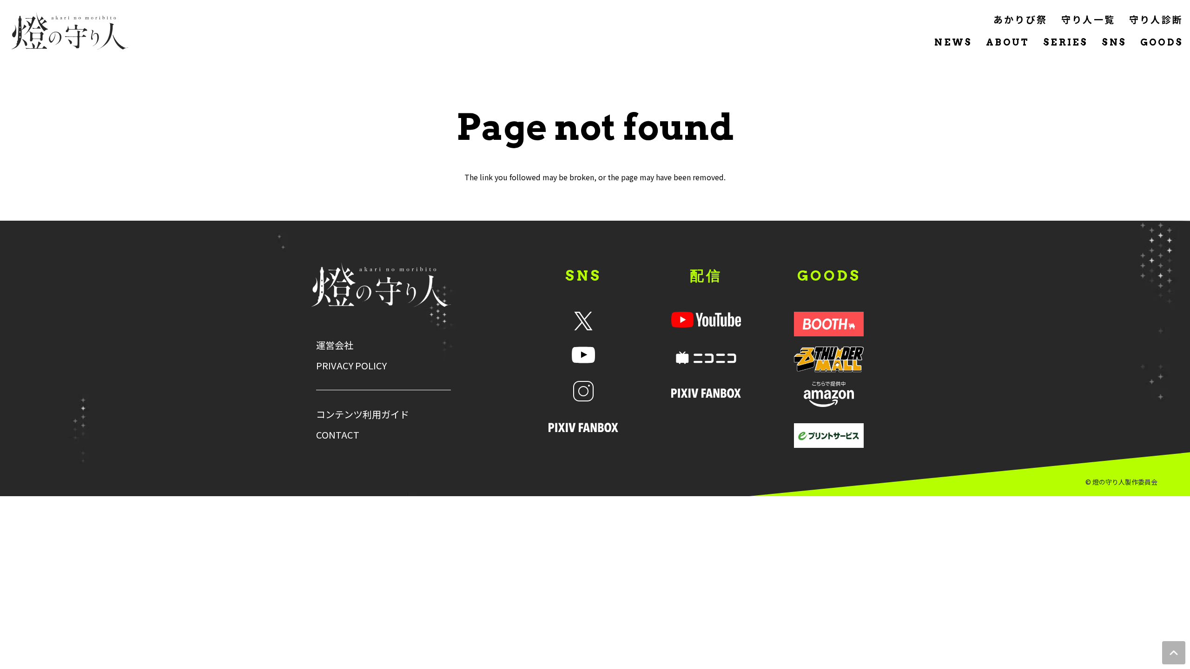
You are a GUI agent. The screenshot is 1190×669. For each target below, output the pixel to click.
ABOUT (1007, 42)
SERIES (1065, 42)
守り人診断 (1156, 19)
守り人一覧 (1088, 19)
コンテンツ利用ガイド (362, 414)
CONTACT (337, 434)
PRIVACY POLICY (351, 365)
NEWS (953, 42)
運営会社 (334, 345)
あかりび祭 (1020, 19)
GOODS (1161, 42)
